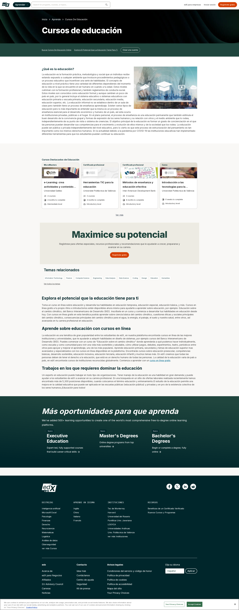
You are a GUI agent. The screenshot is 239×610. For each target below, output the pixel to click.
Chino (76, 512)
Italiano (76, 516)
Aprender (20, 4)
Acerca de (47, 571)
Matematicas (48, 532)
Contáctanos (83, 575)
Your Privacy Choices (118, 593)
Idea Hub (81, 571)
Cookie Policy (31, 607)
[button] (106, 5)
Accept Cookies (194, 604)
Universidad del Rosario (119, 516)
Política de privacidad (118, 575)
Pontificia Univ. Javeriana (120, 520)
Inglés (76, 508)
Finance (69, 278)
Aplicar (191, 571)
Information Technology (53, 278)
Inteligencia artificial (51, 508)
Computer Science (82, 278)
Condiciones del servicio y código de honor (129, 571)
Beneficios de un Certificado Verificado (166, 508)
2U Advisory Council (52, 584)
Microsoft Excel (49, 512)
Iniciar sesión (210, 5)
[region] (119, 604)
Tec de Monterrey (116, 508)
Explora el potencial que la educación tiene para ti (96, 50)
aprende (56, 19)
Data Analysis (110, 278)
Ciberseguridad (49, 544)
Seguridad (82, 584)
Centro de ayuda (85, 579)
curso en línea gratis (160, 360)
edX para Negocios (52, 575)
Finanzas (46, 520)
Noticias (46, 593)
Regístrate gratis (227, 5)
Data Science (124, 278)
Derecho (46, 524)
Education (154, 278)
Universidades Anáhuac (119, 528)
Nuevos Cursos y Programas (161, 512)
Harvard (112, 512)
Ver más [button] (119, 215)
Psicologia (46, 516)
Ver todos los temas (52, 284)
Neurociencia (48, 528)
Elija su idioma (172, 564)
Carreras (46, 588)
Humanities (166, 278)
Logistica (46, 536)
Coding (135, 278)
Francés (77, 520)
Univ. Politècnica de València (121, 532)
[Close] (235, 604)
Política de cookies (117, 579)
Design (144, 278)
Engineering (97, 278)
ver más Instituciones (118, 536)
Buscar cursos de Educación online (56, 50)
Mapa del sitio (114, 588)
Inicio (44, 19)
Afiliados (46, 579)
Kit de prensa (83, 588)
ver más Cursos (49, 548)
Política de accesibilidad (119, 584)
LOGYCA (112, 524)
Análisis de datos (50, 540)
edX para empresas (192, 5)
